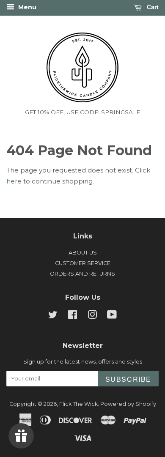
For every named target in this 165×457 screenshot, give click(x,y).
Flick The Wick (78, 404)
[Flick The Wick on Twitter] (53, 316)
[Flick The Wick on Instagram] (92, 316)
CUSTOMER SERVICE (82, 263)
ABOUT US (83, 252)
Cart (152, 7)
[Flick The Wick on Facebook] (72, 316)
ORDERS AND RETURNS (82, 274)
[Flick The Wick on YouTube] (112, 316)
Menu (26, 7)
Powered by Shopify (128, 404)
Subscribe (128, 379)
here (14, 181)
